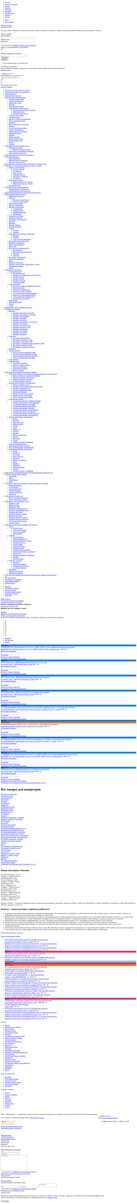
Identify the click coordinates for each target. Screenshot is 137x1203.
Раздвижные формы (19, 392)
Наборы (3, 612)
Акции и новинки (11, 4)
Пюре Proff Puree (18, 112)
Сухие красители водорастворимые (25, 293)
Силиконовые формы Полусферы (24, 406)
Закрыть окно (5, 70)
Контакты (8, 11)
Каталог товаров (6, 87)
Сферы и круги (18, 424)
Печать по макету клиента (22, 149)
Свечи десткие (18, 528)
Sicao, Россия (17, 173)
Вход (6, 20)
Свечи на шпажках (19, 532)
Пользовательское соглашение (11, 1128)
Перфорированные (19, 212)
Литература (9, 1058)
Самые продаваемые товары (10, 936)
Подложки (4, 823)
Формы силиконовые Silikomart (23, 408)
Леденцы (16, 562)
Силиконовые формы (8, 862)
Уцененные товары (11, 594)
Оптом (7, 6)
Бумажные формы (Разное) (22, 381)
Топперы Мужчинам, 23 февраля (24, 551)
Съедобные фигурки (20, 568)
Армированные (18, 210)
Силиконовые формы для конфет (24, 404)
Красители (8, 1045)
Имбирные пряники (20, 564)
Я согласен (5, 1201)
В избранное (5, 658)
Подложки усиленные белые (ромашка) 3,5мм (28, 343)
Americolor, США (19, 282)
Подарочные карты (7, 826)
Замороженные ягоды (20, 113)
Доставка (8, 9)
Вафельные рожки (7, 808)
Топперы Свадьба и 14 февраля (23, 555)
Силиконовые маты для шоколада (24, 411)
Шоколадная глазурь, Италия (23, 183)
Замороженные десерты (13, 1027)
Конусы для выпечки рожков (23, 397)
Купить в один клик (23, 1173)
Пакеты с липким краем (21, 365)
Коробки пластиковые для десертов (25, 322)
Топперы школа (18, 559)
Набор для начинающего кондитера (13, 616)
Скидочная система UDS (9, 606)
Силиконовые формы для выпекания (25, 410)
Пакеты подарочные (20, 367)
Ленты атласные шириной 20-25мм (25, 356)
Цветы (15, 419)
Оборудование (10, 1054)
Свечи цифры (17, 534)
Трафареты (4, 805)
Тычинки (16, 255)
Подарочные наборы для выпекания (17, 1063)
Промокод (8, 595)
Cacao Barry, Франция (20, 176)
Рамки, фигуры (18, 456)
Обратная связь (6, 1135)
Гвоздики (16, 254)
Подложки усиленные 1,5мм (22, 340)
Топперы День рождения (21, 550)
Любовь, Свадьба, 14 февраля (23, 442)
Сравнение (16, 657)
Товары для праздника (12, 1061)
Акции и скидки (10, 590)
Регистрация (9, 22)
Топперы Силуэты (19, 543)
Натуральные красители (21, 298)
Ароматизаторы (6, 798)
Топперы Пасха (18, 537)
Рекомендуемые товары (13, 592)
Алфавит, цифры (18, 467)
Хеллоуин (16, 455)
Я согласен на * (20, 1172)
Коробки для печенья (20, 331)
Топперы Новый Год (20, 539)
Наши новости (6, 599)
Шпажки (16, 557)
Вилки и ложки (18, 370)
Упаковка (4, 816)
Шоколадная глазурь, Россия (22, 182)
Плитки (15, 437)
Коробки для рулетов (20, 332)
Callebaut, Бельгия (19, 175)
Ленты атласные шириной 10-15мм (25, 354)
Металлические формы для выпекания (14, 837)
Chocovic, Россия (18, 169)
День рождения (18, 422)
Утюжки (16, 237)
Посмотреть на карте (37, 1118)
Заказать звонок (6, 25)
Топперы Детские (19, 546)
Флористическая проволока (22, 252)
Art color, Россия (18, 279)
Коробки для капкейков (21, 316)
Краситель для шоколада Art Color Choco (27, 275)
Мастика (4, 859)
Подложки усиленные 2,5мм (22, 341)
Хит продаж (9, 640)
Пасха (15, 428)
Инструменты (17, 250)
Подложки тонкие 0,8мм (21, 338)
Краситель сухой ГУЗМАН (22, 291)
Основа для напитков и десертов (24, 110)
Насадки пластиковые (20, 201)
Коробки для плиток (20, 320)
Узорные (16, 232)
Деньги (15, 426)
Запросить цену (18, 1190)
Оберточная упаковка (20, 368)
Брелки (7, 1025)
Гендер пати (17, 553)
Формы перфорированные (22, 390)
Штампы (16, 236)
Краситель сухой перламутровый (24, 295)
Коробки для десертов (20, 324)
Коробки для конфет (20, 318)
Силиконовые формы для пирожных (25, 415)
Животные (16, 438)
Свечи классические (20, 530)
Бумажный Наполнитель (13, 1041)
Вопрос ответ (9, 13)
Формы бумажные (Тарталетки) (24, 377)
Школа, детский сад (19, 435)
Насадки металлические (21, 200)
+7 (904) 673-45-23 (7, 1137)
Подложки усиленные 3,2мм (22, 345)
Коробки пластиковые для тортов (24, 315)
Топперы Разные (18, 548)
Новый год (16, 429)
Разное (15, 440)
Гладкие (15, 230)
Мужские (16, 420)
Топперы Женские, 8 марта (22, 541)
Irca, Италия (17, 171)
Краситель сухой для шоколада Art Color (26, 286)
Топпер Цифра (18, 544)
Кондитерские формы (12, 1050)
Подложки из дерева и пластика (24, 347)
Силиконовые (17, 209)
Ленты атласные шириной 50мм (24, 358)
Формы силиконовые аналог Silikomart (26, 402)
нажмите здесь (52, 1197)
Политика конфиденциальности (12, 1126)
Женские (16, 433)
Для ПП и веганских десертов (11, 841)
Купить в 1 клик (6, 657)
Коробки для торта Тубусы (22, 325)
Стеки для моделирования (22, 239)
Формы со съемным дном (21, 388)
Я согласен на (20, 45)
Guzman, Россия (18, 277)
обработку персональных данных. (24, 45)
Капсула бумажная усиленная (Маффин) (26, 376)
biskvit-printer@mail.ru (110, 1118)
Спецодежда (5, 852)
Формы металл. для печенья (22, 395)
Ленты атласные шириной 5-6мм (24, 352)
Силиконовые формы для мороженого (26, 413)
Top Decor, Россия (19, 280)
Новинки (8, 586)
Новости (8, 8)
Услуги (7, 17)
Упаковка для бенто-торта (21, 327)
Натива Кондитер (19, 273)
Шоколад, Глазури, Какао (9, 855)
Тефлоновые (17, 214)
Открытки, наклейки (20, 363)
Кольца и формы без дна (21, 385)
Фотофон (4, 801)
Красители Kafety (19, 288)
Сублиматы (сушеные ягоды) (11, 848)
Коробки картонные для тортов (23, 313)
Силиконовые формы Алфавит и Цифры (27, 401)
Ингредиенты (9, 1029)
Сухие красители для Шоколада (24, 297)
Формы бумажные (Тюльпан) (23, 379)
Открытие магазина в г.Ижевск (11, 602)
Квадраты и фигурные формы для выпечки (27, 386)
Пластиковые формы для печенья (12, 834)
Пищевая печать (6, 812)
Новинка (8, 638)
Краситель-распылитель (21, 289)
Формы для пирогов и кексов (23, 394)
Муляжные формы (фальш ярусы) (12, 830)
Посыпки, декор (10, 1059)
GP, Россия (16, 178)
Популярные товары (12, 588)
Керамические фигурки (21, 566)
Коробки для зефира (20, 334)
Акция (7, 642)
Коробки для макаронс (20, 329)
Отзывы (7, 15)
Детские (15, 431)
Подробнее (4, 655)
